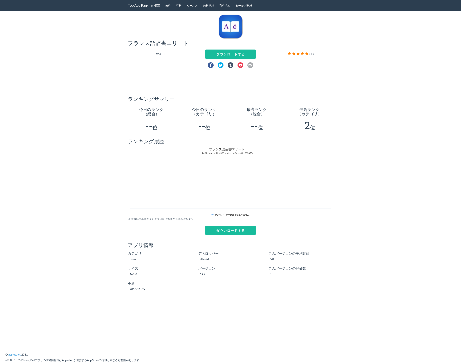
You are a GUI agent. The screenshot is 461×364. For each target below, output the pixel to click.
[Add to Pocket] (240, 64)
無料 (168, 5)
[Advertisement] (231, 82)
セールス (192, 5)
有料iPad (224, 5)
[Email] (250, 64)
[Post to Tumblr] (230, 64)
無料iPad (208, 5)
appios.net (14, 354)
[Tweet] (220, 64)
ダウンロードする (230, 54)
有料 (179, 5)
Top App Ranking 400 (144, 5)
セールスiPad (244, 5)
